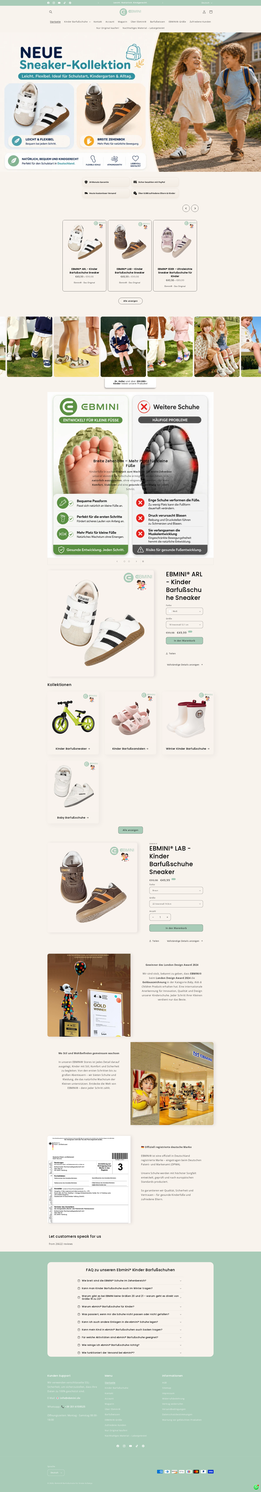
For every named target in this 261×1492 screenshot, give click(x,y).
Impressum (168, 1393)
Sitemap (166, 1387)
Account (109, 1398)
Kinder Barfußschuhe (116, 1387)
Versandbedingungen (174, 1409)
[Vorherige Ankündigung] (98, 3)
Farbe (168, 605)
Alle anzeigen (130, 830)
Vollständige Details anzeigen (183, 664)
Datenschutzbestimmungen (177, 1414)
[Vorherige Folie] (117, 561)
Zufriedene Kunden (115, 1425)
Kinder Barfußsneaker (71, 748)
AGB (164, 1382)
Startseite (110, 1382)
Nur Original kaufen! (116, 1430)
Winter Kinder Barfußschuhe (186, 748)
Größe (169, 618)
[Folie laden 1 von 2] (124, 561)
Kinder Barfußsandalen (128, 748)
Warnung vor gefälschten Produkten (182, 1419)
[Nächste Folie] (136, 561)
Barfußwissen (112, 1414)
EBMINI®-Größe (113, 1419)
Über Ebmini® (112, 1409)
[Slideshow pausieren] (144, 561)
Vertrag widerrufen (172, 1403)
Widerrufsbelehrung (173, 1398)
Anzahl (152, 911)
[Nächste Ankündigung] (162, 3)
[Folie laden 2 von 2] (129, 561)
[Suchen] (50, 12)
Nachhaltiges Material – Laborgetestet (126, 1435)
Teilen (172, 653)
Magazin (109, 1403)
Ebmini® (58, 1483)
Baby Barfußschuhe (71, 817)
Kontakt (109, 1393)
